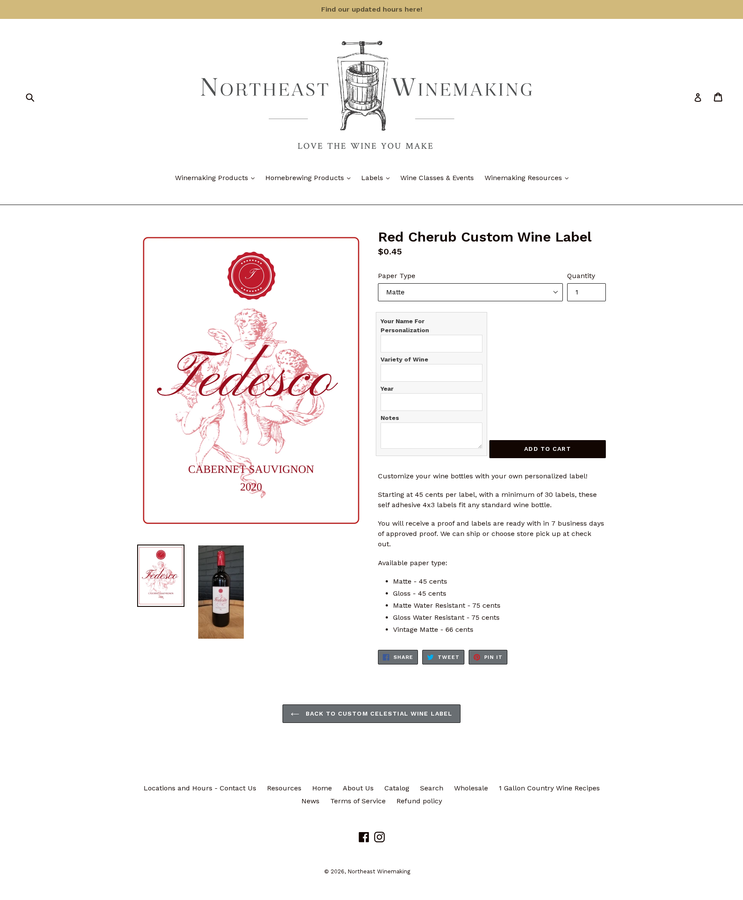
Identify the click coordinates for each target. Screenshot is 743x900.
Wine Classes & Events (437, 178)
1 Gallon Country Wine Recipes (549, 788)
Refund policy (419, 801)
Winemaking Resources (529, 177)
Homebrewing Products (310, 177)
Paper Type (396, 276)
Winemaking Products (217, 177)
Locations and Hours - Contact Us (200, 788)
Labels (377, 177)
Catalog (396, 788)
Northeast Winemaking (378, 871)
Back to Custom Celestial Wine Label (378, 713)
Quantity (581, 276)
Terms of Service (358, 801)
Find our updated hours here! (371, 9)
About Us (358, 788)
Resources (284, 788)
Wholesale (471, 788)
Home (322, 788)
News (310, 801)
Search (431, 788)
